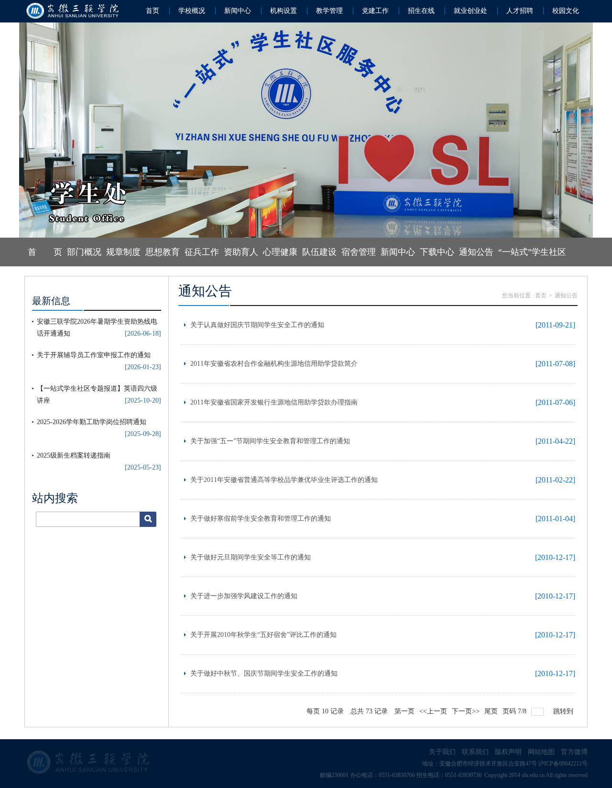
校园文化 (565, 10)
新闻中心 (237, 10)
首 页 (45, 252)
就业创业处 (470, 10)
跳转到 (564, 711)
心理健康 (280, 252)
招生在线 (421, 10)
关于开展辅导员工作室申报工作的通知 (94, 355)
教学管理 (329, 10)
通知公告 (476, 252)
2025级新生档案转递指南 (73, 455)
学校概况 (191, 10)
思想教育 (162, 252)
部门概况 (84, 252)
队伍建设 (319, 252)
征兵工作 (202, 252)
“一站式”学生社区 (532, 252)
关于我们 (442, 751)
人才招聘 (519, 10)
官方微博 (574, 751)
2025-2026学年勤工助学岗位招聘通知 (91, 422)
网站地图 (541, 751)
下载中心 (437, 252)
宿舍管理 (358, 252)
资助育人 (241, 252)
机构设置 (283, 10)
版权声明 (508, 751)
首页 (152, 10)
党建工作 (375, 10)
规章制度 (123, 252)
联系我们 (475, 751)
